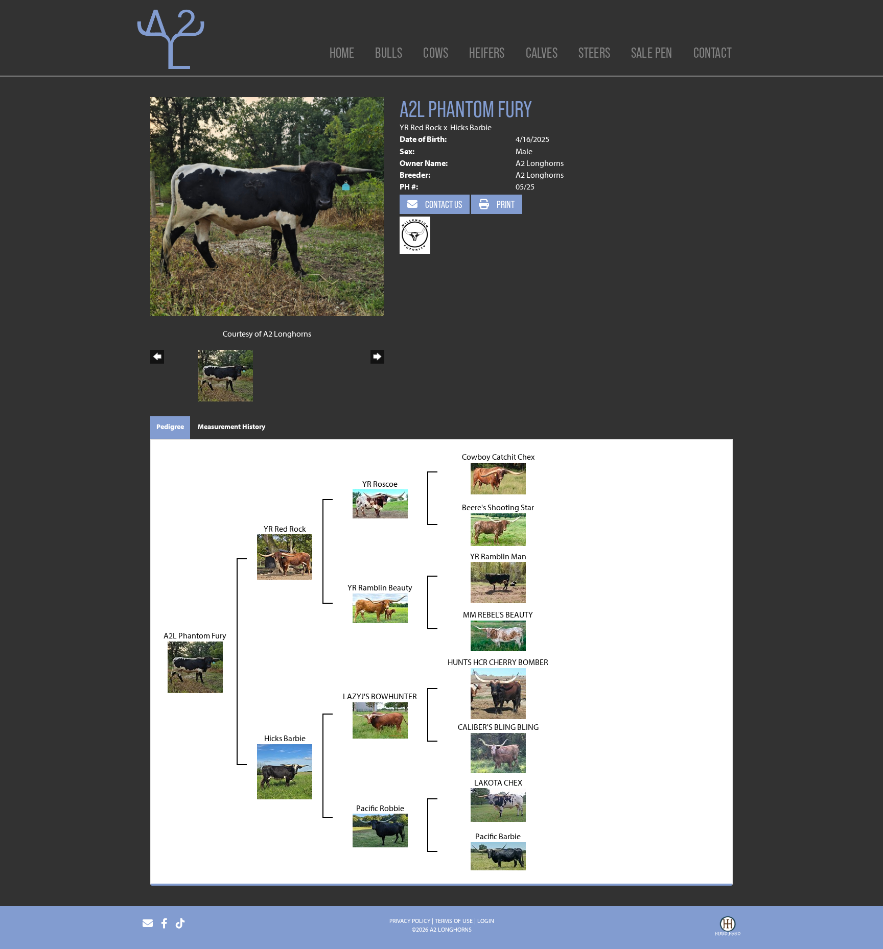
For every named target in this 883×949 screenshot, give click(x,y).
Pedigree (170, 426)
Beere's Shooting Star (498, 507)
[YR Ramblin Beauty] (380, 607)
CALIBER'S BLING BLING (498, 727)
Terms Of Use (454, 920)
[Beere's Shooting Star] (498, 529)
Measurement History (231, 426)
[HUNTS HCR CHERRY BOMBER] (498, 692)
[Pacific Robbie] (380, 829)
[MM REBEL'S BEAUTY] (498, 635)
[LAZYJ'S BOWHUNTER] (380, 720)
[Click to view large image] (267, 205)
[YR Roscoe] (380, 503)
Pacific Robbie (380, 808)
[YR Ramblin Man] (498, 582)
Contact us (443, 204)
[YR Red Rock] (284, 556)
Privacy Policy (409, 920)
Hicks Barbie (471, 127)
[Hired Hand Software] (727, 927)
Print (505, 204)
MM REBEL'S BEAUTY (498, 614)
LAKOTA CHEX (498, 782)
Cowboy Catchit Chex (498, 457)
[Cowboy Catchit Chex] (498, 477)
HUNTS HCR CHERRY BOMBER (498, 662)
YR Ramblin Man (498, 556)
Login (485, 920)
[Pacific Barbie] (498, 855)
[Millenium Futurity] (417, 234)
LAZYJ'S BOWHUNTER (380, 696)
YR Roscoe (380, 484)
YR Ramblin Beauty (379, 587)
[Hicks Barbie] (284, 771)
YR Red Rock (421, 127)
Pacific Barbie (498, 836)
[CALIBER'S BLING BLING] (498, 752)
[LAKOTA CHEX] (498, 804)
